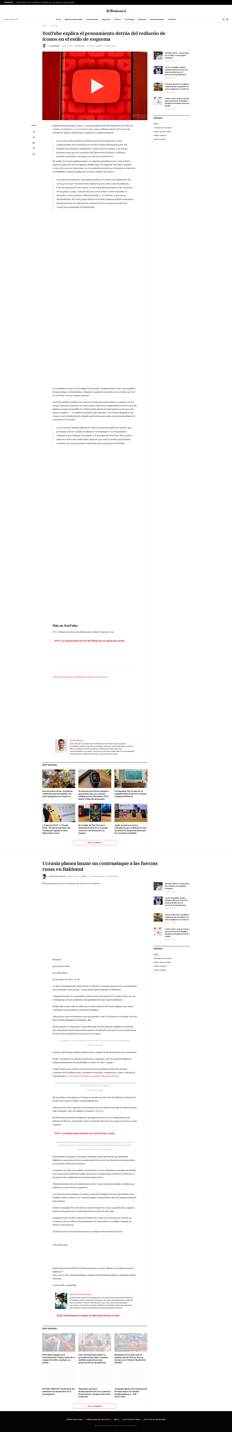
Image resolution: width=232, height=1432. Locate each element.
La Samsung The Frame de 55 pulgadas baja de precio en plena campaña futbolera (130, 794)
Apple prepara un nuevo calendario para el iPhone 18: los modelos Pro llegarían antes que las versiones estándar (130, 829)
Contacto (172, 19)
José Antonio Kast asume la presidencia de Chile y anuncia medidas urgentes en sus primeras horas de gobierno (93, 1359)
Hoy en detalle (77, 129)
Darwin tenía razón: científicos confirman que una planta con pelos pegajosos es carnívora (46, 2)
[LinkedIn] (33, 143)
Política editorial (160, 135)
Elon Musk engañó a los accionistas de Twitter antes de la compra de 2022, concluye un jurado (58, 1359)
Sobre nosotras (160, 139)
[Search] (223, 19)
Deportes (142, 19)
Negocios (106, 19)
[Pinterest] (33, 148)
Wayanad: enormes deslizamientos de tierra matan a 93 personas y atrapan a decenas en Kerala (94, 1393)
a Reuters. (99, 1111)
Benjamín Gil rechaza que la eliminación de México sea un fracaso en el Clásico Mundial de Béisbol (129, 1359)
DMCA (156, 124)
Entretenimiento (157, 19)
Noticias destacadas (74, 19)
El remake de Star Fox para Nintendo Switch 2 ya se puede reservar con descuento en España (93, 829)
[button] (95, 1277)
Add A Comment (94, 843)
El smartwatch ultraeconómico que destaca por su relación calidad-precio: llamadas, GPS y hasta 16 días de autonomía (93, 795)
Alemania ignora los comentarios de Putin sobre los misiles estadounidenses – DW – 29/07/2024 (130, 1393)
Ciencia (117, 19)
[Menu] (227, 19)
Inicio (58, 19)
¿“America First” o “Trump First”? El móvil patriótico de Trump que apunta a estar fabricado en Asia (56, 829)
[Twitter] (33, 137)
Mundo (84, 876)
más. (112, 632)
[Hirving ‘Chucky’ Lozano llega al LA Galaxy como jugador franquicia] (158, 56)
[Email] (33, 154)
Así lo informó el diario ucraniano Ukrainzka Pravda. (93, 1076)
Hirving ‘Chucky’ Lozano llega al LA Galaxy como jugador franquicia (177, 55)
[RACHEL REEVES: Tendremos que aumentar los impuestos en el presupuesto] (58, 1376)
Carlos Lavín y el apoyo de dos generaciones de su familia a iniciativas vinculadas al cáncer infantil (177, 102)
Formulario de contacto (163, 128)
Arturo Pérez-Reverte (57, 876)
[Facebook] (33, 131)
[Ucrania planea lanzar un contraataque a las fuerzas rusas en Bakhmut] (94, 916)
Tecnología (129, 19)
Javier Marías (54, 46)
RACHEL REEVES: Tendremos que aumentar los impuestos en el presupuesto (58, 1391)
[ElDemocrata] (116, 10)
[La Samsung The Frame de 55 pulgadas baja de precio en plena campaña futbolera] (130, 778)
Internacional (92, 19)
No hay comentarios (96, 46)
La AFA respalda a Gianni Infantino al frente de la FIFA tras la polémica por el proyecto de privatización (176, 71)
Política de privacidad (162, 131)
